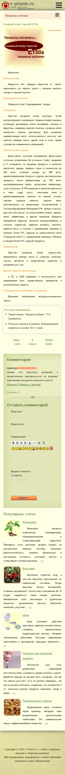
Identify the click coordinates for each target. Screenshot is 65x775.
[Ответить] (12, 384)
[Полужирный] (13, 443)
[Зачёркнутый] (21, 443)
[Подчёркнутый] (25, 443)
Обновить (21, 479)
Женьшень (29, 522)
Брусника (29, 568)
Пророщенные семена (37, 700)
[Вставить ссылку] (34, 443)
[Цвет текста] (30, 443)
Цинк (26, 615)
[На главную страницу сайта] (18, 8)
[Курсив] (17, 443)
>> (41, 561)
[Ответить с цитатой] (30, 384)
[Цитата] (44, 443)
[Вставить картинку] (39, 443)
